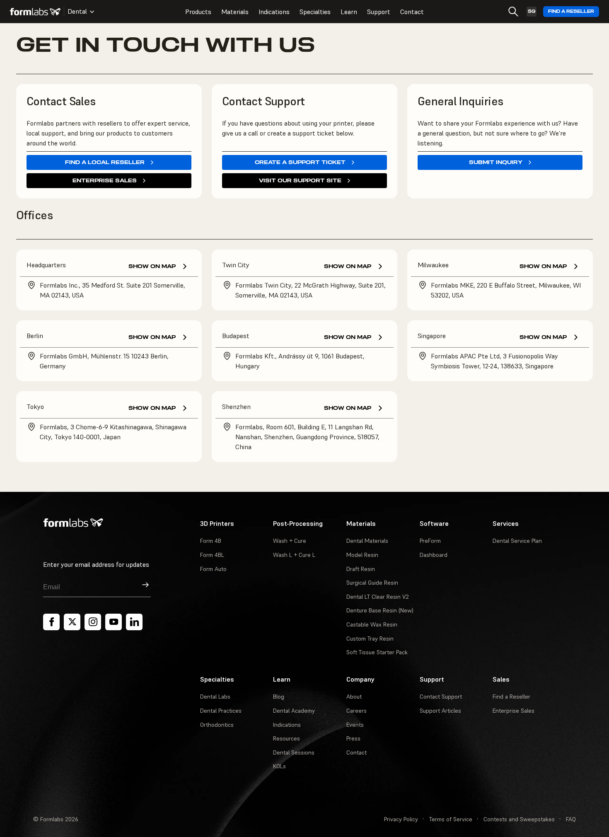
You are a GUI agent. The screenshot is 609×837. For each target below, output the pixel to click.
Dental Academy (294, 710)
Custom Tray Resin (370, 638)
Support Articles (440, 710)
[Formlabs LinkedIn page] (134, 622)
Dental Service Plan (517, 540)
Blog (278, 696)
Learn (349, 11)
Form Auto (213, 569)
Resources (286, 738)
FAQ (571, 819)
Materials (235, 11)
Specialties (315, 11)
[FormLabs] (35, 11)
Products (198, 11)
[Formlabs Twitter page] (72, 622)
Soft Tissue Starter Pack (377, 652)
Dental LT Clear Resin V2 (377, 596)
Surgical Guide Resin (372, 582)
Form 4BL (212, 555)
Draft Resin (360, 569)
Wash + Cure (289, 540)
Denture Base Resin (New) (379, 610)
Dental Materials (367, 540)
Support (378, 11)
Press (353, 738)
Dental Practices (221, 710)
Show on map (152, 266)
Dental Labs (215, 696)
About (354, 696)
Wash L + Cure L (294, 555)
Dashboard (433, 555)
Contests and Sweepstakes (519, 819)
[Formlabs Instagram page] (93, 622)
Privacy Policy (401, 819)
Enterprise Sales (513, 710)
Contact (412, 11)
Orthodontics (217, 724)
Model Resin (362, 555)
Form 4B (210, 540)
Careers (356, 710)
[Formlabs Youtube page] (113, 622)
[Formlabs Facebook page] (51, 622)
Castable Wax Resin (371, 624)
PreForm (430, 540)
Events (355, 724)
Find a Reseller (571, 11)
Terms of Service (450, 819)
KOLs (279, 766)
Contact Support (441, 696)
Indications (274, 11)
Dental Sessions (293, 752)
